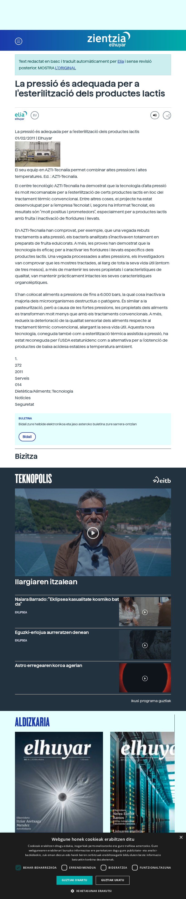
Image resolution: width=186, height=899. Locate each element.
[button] (18, 41)
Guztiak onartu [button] (74, 880)
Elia (120, 61)
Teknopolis (33, 478)
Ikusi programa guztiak (151, 701)
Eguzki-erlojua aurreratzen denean (52, 632)
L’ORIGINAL (65, 67)
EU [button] (35, 115)
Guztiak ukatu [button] (112, 880)
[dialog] (93, 866)
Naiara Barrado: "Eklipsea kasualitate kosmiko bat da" (67, 602)
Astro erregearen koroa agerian (48, 665)
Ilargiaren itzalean (46, 582)
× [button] (181, 837)
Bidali (27, 437)
